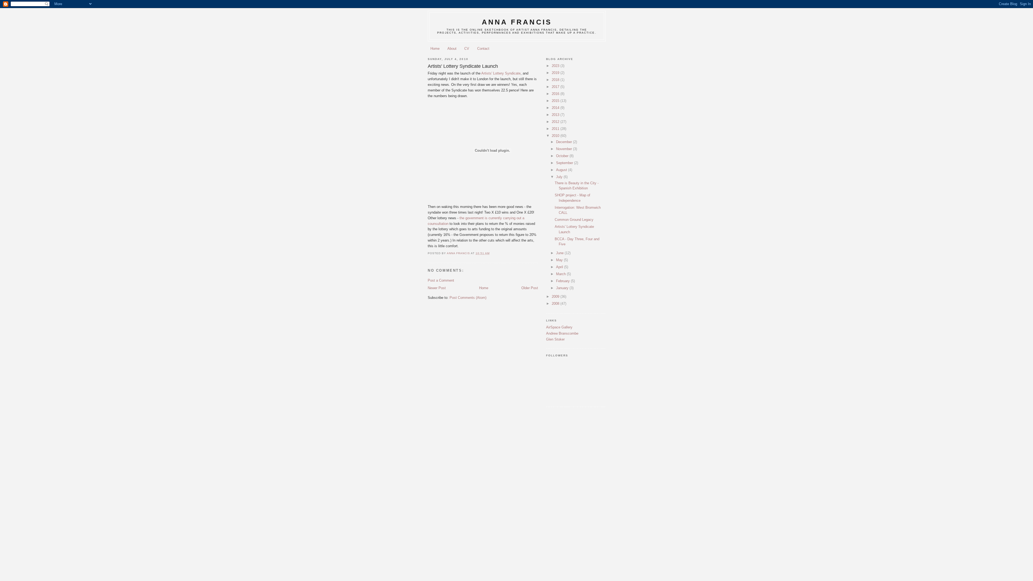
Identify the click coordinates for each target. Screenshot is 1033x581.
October (562, 156)
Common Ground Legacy (574, 220)
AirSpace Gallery (559, 327)
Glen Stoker (555, 339)
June (560, 253)
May (560, 260)
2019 (556, 73)
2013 (556, 115)
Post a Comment (441, 280)
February (563, 281)
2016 (556, 94)
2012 (556, 122)
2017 (556, 87)
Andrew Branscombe (562, 333)
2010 (556, 136)
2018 (556, 80)
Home (435, 49)
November (564, 149)
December (564, 142)
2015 (556, 101)
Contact (483, 49)
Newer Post (437, 288)
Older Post (529, 288)
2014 (556, 108)
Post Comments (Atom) (468, 298)
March (561, 274)
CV (466, 49)
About (452, 49)
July (560, 177)
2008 (556, 304)
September (565, 163)
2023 (556, 66)
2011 (556, 129)
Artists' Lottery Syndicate (501, 73)
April (560, 267)
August (562, 170)
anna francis (517, 22)
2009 (556, 297)
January (562, 288)
